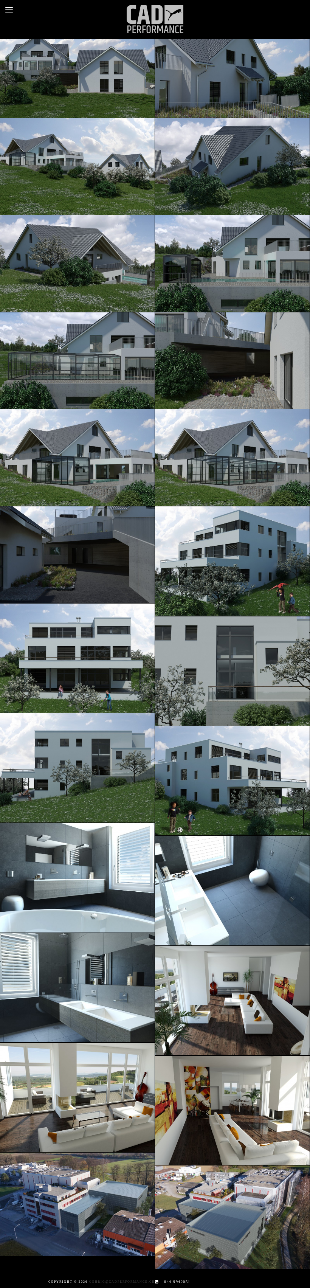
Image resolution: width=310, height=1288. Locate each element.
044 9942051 (177, 1282)
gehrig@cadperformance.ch (122, 1281)
